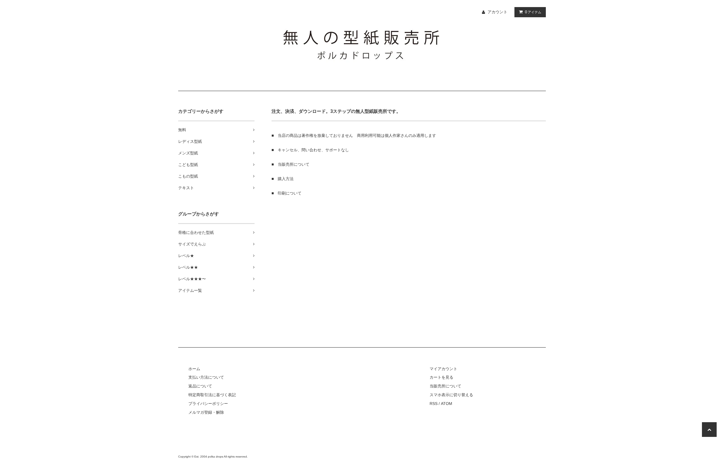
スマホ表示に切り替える (451, 394)
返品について (200, 386)
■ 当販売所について (290, 164)
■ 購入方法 (283, 178)
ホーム (194, 368)
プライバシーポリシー (208, 403)
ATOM (446, 403)
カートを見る (441, 377)
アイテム (533, 12)
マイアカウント (443, 368)
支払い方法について (206, 377)
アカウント (497, 12)
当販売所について (445, 386)
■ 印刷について (286, 193)
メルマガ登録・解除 (206, 412)
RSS (434, 403)
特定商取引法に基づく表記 (212, 394)
